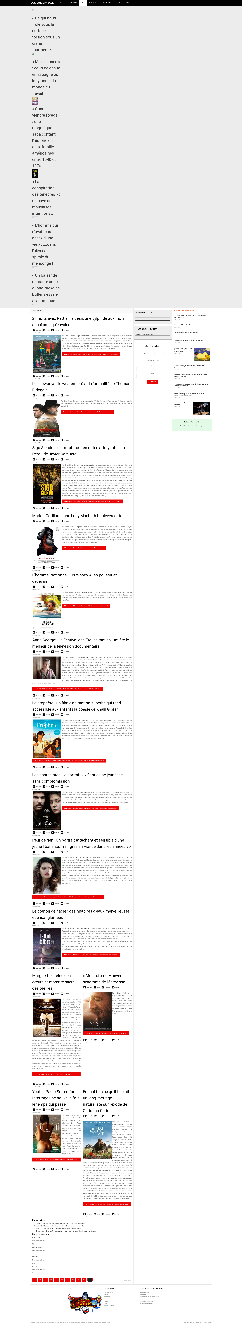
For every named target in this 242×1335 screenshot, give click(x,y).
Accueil (61, 3)
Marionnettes (107, 1296)
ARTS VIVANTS (72, 3)
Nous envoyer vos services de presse (149, 1296)
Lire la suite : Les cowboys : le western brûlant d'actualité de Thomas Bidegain (87, 412)
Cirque (105, 1303)
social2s (38, 332)
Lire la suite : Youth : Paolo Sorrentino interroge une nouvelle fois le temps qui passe (57, 1160)
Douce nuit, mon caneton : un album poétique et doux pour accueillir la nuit (183, 350)
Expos (34, 1266)
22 (51, 1280)
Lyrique (106, 1301)
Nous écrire (143, 1294)
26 (73, 1280)
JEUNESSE (119, 3)
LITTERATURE (93, 3)
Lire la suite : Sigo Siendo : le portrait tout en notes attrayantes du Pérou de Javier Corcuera (92, 501)
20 (40, 1280)
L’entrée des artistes (109, 1292)
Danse (105, 1299)
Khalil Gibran (125, 723)
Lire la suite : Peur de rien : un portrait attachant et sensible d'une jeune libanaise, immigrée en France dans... (69, 897)
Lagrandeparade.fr (86, 401)
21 (45, 1280)
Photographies (37, 1247)
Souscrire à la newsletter (146, 1301)
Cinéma (35, 1257)
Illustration (36, 1237)
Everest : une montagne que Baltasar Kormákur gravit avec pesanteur (60, 1223)
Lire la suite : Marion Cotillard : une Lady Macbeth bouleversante (84, 548)
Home (34, 310)
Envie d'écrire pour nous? (146, 1303)
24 (62, 1280)
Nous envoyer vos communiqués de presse (151, 1299)
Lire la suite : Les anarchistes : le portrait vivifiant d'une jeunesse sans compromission (91, 808)
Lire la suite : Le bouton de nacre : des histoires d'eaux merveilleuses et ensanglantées (91, 954)
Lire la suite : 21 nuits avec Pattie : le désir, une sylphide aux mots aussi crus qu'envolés (91, 354)
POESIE (128, 3)
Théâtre (106, 1294)
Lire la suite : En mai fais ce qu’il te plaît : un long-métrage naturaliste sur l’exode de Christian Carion (107, 1205)
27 (78, 1280)
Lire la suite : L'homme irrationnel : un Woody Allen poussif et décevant (86, 606)
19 (34, 1280)
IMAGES (83, 3)
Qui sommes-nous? (145, 1292)
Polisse (129, 998)
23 (56, 1280)
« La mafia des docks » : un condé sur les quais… (189, 340)
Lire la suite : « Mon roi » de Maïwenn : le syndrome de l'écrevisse (106, 1033)
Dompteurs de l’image (109, 1305)
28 (84, 1280)
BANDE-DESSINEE (107, 3)
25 (67, 1280)
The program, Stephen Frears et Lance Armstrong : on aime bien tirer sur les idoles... (66, 1231)
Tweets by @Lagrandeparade (144, 334)
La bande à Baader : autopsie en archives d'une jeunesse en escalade (60, 1226)
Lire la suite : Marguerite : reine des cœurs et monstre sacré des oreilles (57, 1075)
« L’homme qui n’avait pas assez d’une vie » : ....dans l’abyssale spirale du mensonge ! (45, 244)
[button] (37, 330)
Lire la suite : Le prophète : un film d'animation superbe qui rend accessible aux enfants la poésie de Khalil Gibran (70, 760)
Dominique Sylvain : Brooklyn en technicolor (187, 325)
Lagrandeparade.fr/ (83, 336)
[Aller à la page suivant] (90, 1279)
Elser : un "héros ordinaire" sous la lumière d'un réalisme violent (58, 1228)
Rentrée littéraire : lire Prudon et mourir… (186, 332)
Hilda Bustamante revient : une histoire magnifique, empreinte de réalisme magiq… (190, 394)
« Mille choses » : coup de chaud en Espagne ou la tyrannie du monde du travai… (189, 366)
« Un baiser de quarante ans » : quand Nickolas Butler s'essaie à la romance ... (46, 288)
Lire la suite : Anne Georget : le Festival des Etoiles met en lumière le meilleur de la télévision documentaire (68, 688)
